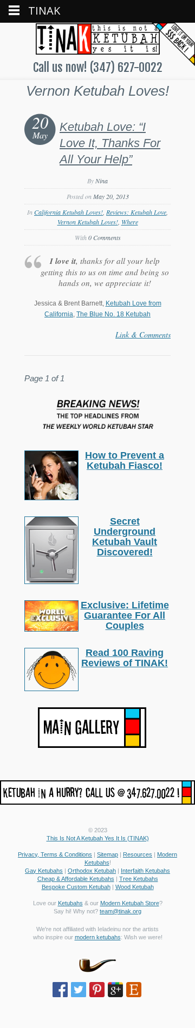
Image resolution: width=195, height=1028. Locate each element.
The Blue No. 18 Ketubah (113, 314)
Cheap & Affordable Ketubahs (75, 879)
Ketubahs (70, 903)
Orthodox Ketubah (92, 870)
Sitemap (107, 854)
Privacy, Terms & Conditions (55, 854)
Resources (137, 854)
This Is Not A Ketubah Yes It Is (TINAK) (98, 838)
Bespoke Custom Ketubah (76, 887)
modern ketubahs (98, 937)
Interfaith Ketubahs (145, 870)
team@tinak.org (120, 911)
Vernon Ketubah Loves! (87, 221)
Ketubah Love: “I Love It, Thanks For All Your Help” (110, 143)
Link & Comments (143, 334)
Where (129, 221)
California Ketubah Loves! (68, 212)
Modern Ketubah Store (129, 903)
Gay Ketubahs (44, 870)
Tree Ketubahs (138, 879)
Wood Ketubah (134, 887)
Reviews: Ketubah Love (136, 212)
